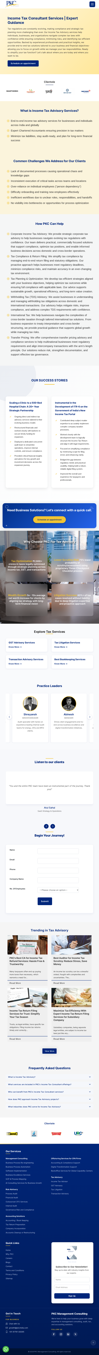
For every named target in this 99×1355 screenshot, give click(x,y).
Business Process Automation (18, 1167)
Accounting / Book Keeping (17, 1220)
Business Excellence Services (18, 1175)
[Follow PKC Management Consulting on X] (75, 1334)
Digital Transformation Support (64, 1167)
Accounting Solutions (15, 1216)
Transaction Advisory (60, 1193)
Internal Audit (11, 1206)
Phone (12, 869)
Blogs (8, 1262)
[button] (89, 717)
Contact (9, 1266)
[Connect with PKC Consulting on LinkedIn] (68, 1334)
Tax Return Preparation (15, 1224)
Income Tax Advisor (59, 1181)
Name (12, 850)
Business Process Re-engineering (20, 1163)
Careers (9, 1258)
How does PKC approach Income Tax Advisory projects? (33, 1099)
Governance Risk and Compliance (20, 1210)
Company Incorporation (16, 1228)
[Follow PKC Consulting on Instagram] (61, 1334)
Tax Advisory (57, 1177)
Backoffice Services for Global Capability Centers (72, 1171)
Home (8, 1250)
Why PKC (10, 1254)
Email (12, 859)
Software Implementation (16, 1171)
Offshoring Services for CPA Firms (66, 1158)
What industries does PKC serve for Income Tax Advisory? (34, 1107)
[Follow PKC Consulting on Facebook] (53, 1334)
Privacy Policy (12, 1274)
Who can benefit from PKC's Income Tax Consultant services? (36, 1092)
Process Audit (11, 1193)
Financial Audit (12, 1197)
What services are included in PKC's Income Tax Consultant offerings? (39, 1084)
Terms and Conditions (15, 1270)
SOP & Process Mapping (16, 1179)
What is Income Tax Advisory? (21, 1077)
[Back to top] (93, 1342)
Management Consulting (16, 1158)
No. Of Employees (17, 889)
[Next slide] (52, 826)
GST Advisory (57, 1185)
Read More (15, 983)
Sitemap (9, 1278)
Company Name (17, 879)
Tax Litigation (56, 1189)
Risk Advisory (12, 1189)
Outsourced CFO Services (17, 1202)
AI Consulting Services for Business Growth (24, 1183)
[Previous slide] (46, 826)
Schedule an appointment (23, 63)
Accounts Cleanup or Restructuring (20, 1232)
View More (49, 1051)
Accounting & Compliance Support (65, 1163)
